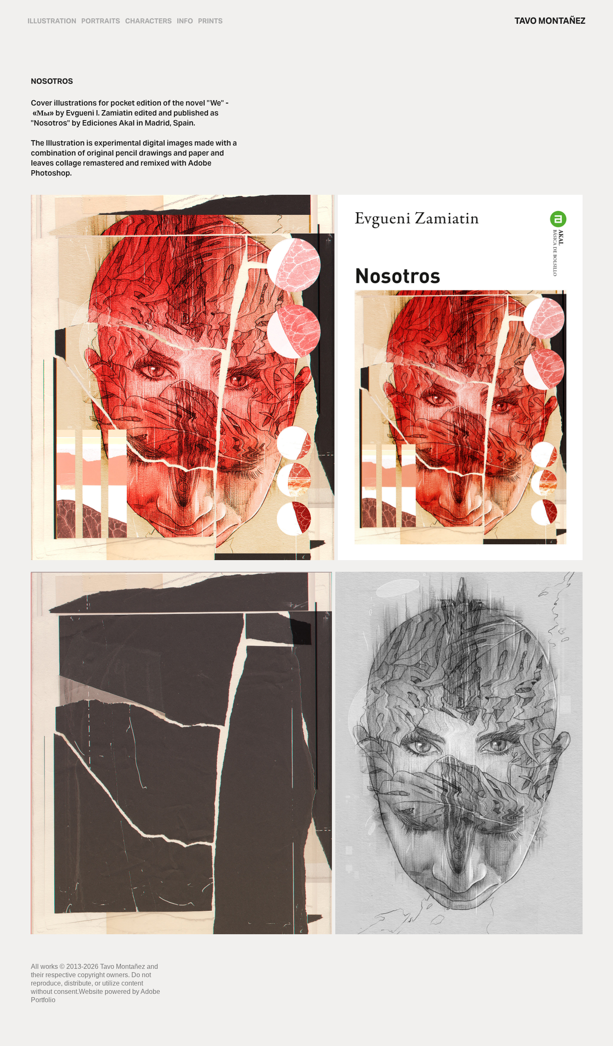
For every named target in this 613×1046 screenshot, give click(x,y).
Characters (148, 21)
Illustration (52, 21)
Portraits (100, 21)
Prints (210, 21)
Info (185, 21)
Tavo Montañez (550, 20)
